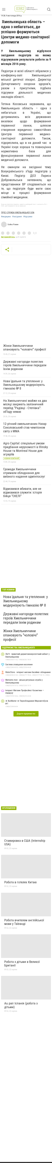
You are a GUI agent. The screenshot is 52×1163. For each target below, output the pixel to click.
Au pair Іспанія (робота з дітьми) (21, 1005)
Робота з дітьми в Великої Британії (22, 963)
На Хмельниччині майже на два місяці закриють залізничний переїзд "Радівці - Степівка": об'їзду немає (25, 406)
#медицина (6, 216)
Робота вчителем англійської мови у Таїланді (24, 922)
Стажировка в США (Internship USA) (24, 842)
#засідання (17, 216)
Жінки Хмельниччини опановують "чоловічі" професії (24, 347)
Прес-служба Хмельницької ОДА (17, 212)
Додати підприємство (26, 713)
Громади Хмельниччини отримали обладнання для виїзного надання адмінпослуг (24, 472)
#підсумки (27, 216)
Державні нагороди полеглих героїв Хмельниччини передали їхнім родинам (24, 365)
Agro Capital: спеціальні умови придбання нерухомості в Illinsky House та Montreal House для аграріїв (25, 448)
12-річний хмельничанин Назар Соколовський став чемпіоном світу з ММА (24, 427)
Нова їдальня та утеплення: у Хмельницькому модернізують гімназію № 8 (24, 384)
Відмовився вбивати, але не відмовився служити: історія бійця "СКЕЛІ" (22, 492)
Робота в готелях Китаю (20, 882)
